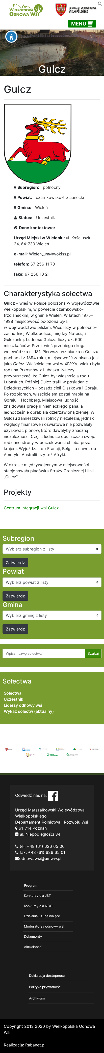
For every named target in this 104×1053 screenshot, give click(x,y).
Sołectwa (12, 693)
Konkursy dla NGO (38, 906)
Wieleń (41, 207)
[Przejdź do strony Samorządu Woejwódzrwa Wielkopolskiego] (9, 749)
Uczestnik (45, 217)
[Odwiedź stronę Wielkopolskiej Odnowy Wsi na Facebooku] (53, 795)
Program (30, 885)
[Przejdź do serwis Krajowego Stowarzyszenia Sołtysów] (72, 754)
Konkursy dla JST (37, 895)
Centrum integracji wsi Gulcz (31, 507)
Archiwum (37, 998)
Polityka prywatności (45, 987)
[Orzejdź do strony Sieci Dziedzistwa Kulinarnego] (26, 749)
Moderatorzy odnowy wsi (44, 926)
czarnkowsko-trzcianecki (60, 197)
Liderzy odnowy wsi (23, 705)
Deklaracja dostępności (47, 975)
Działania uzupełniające (42, 916)
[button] (100, 3)
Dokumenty (33, 936)
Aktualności (33, 947)
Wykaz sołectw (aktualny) (29, 711)
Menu (79, 24)
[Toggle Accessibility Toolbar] (11, 37)
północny (52, 187)
